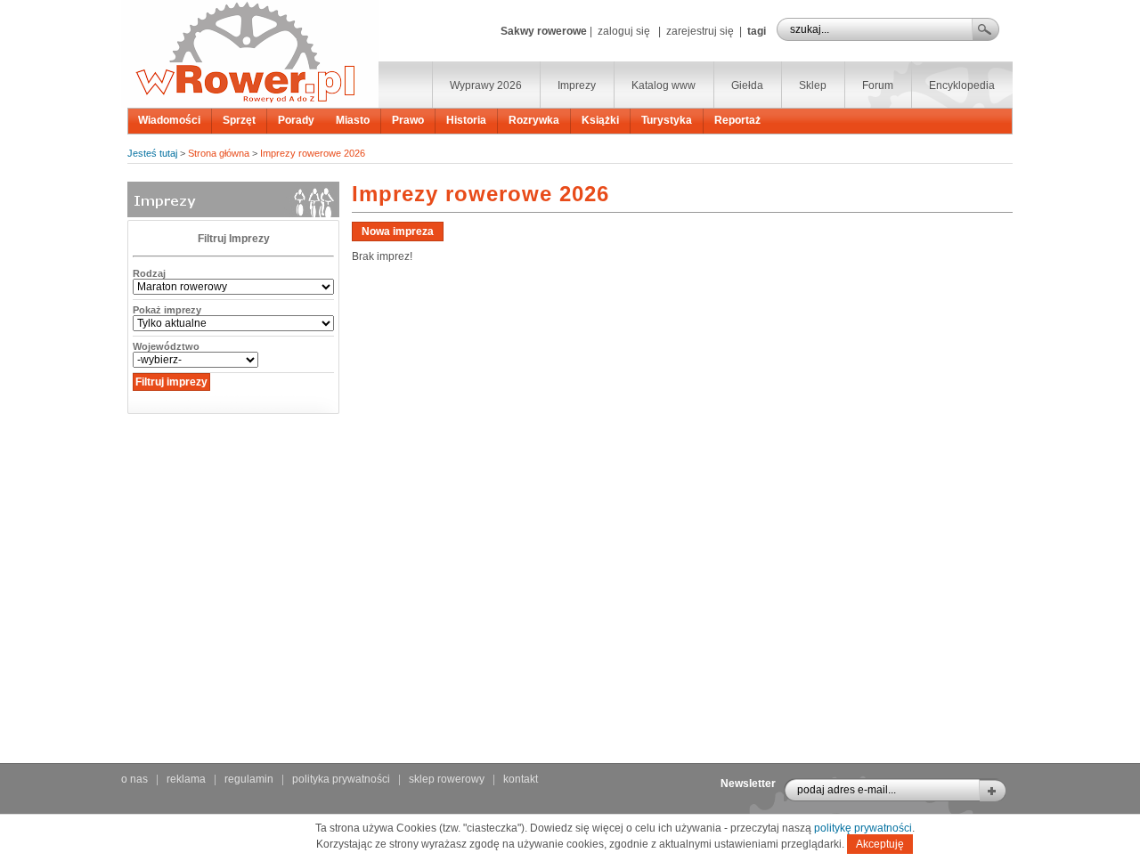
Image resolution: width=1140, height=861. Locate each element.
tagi (756, 31)
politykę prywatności (863, 828)
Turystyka (666, 120)
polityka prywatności (341, 779)
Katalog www (663, 85)
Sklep (812, 85)
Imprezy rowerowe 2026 (312, 153)
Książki (600, 120)
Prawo (408, 120)
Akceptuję (880, 844)
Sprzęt (239, 120)
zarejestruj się (700, 31)
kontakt (520, 779)
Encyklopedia (962, 85)
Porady (296, 120)
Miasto (353, 120)
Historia (466, 120)
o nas (134, 779)
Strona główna (218, 153)
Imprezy (577, 85)
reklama (186, 779)
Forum (877, 85)
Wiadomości (169, 120)
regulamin (248, 779)
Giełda (747, 85)
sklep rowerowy (446, 779)
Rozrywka (534, 120)
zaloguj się (624, 31)
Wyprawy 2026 (486, 85)
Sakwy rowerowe (544, 31)
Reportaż (737, 120)
